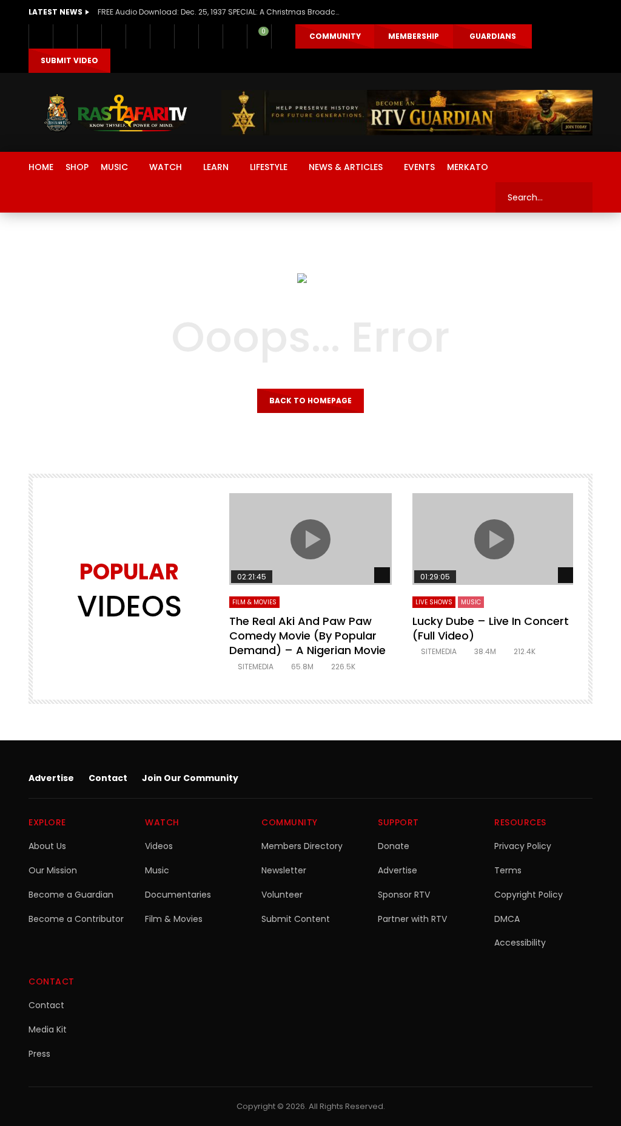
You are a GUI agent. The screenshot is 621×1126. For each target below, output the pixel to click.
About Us (47, 846)
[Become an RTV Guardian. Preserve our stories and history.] (406, 113)
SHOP (77, 167)
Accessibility (520, 943)
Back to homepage (310, 400)
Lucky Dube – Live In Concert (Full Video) (490, 628)
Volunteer (282, 895)
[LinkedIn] (89, 36)
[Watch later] (210, 36)
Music (157, 870)
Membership (413, 36)
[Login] (283, 36)
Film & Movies (254, 602)
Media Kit (48, 1029)
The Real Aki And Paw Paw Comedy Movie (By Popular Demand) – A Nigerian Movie (307, 635)
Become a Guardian (71, 895)
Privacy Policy (522, 846)
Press (39, 1054)
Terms (508, 870)
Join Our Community (190, 778)
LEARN (216, 167)
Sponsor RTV (404, 895)
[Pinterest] (113, 36)
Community (335, 36)
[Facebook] (41, 36)
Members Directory (302, 846)
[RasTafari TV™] (116, 112)
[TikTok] (186, 36)
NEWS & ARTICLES (346, 167)
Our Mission (53, 870)
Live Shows (433, 602)
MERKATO (467, 167)
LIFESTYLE (268, 167)
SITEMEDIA (256, 666)
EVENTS (419, 167)
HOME (41, 167)
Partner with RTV (412, 919)
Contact (108, 778)
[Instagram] (162, 36)
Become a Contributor (76, 919)
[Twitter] (65, 36)
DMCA (507, 919)
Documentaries (178, 895)
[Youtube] (138, 36)
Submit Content (295, 919)
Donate (393, 846)
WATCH (165, 167)
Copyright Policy (528, 895)
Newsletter (283, 870)
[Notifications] (235, 36)
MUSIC (114, 167)
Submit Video (69, 60)
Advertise (51, 778)
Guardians (492, 36)
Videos (159, 846)
